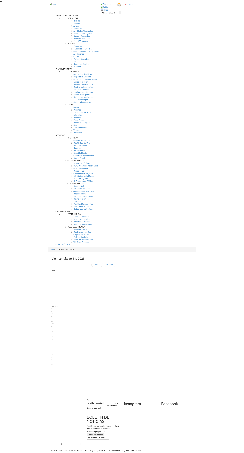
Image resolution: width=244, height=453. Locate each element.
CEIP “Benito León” (81, 168)
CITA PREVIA (72, 137)
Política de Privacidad (71, 444)
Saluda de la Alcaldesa (82, 74)
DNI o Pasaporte (80, 145)
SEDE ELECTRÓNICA (76, 226)
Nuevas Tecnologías (81, 122)
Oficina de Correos (81, 199)
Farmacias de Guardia (82, 48)
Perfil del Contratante (81, 237)
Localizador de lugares (82, 33)
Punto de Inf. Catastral (82, 206)
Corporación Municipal (82, 76)
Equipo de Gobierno (81, 82)
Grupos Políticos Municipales (85, 79)
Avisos (76, 26)
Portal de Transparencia (83, 239)
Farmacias (77, 46)
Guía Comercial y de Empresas (86, 51)
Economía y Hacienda (82, 112)
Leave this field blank (96, 437)
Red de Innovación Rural (83, 209)
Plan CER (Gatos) (80, 41)
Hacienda (77, 148)
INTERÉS (71, 43)
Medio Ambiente (80, 120)
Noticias (76, 20)
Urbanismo (77, 132)
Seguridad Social (80, 153)
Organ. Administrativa (82, 102)
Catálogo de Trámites (82, 232)
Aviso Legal (56, 444)
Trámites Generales (81, 216)
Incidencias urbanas (81, 221)
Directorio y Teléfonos (82, 38)
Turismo (76, 130)
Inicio (52, 249)
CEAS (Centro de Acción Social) (86, 165)
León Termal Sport (80, 99)
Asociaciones (78, 54)
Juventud (77, 117)
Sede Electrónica (80, 229)
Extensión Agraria (80, 178)
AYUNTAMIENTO (74, 71)
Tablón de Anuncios (81, 242)
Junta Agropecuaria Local (83, 191)
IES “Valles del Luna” (81, 188)
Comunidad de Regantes (83, 173)
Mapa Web (102, 444)
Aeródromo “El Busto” (82, 163)
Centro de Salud (80, 171)
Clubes (76, 56)
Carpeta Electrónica (81, 234)
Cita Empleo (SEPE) (81, 140)
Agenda (76, 23)
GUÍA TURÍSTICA (63, 244)
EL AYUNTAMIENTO (64, 69)
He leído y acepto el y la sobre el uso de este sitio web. (102, 405)
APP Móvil (77, 28)
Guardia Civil (78, 186)
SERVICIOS (60, 135)
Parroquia (77, 201)
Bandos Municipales (81, 94)
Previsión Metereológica (83, 204)
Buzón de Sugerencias (82, 224)
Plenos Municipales (81, 89)
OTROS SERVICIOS (75, 160)
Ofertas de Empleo (81, 64)
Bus (75, 61)
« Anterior (97, 264)
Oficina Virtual (79, 158)
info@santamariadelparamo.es (155, 450)
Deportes (77, 109)
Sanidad (76, 125)
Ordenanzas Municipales (83, 97)
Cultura (76, 107)
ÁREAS (70, 104)
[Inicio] (72, 4)
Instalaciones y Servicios (83, 92)
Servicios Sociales (80, 127)
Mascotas (77, 66)
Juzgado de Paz (79, 193)
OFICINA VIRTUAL (63, 211)
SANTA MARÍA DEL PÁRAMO (67, 15)
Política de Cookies (88, 444)
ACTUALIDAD (73, 18)
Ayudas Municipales (81, 219)
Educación (77, 115)
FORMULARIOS (74, 214)
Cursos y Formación (81, 36)
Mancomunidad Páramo (83, 196)
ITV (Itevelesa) (79, 150)
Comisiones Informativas (83, 87)
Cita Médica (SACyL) (81, 143)
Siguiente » (110, 264)
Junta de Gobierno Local (83, 84)
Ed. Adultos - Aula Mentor (83, 176)
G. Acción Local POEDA (83, 181)
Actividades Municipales (83, 31)
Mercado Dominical (81, 59)
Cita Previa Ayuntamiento (83, 155)
